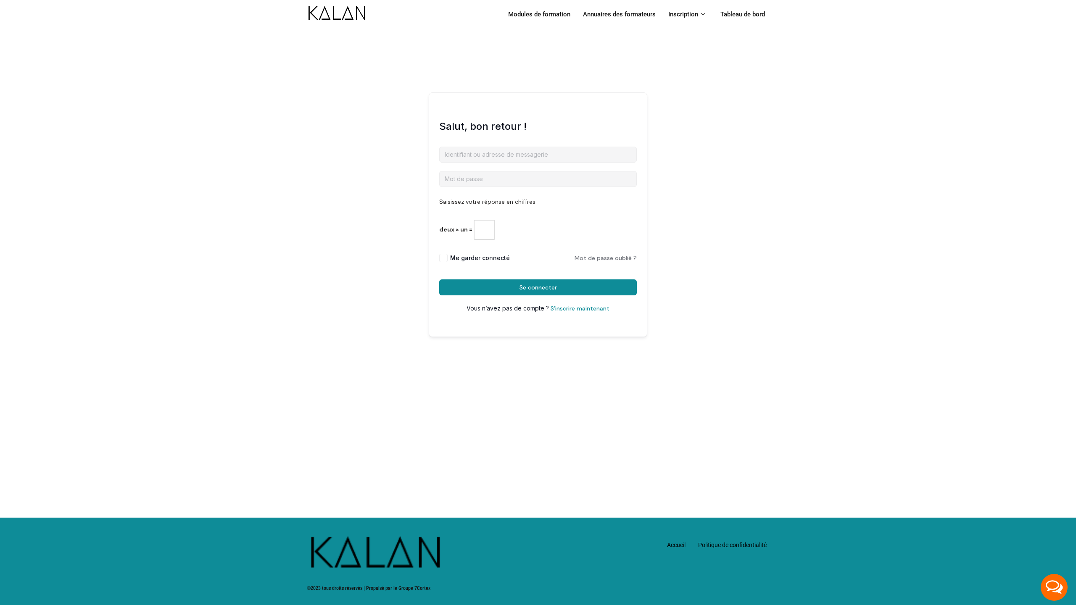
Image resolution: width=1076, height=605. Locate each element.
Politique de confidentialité (732, 545)
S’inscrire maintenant (580, 308)
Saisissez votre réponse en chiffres (487, 201)
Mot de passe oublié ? (606, 258)
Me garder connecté (480, 257)
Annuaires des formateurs (619, 14)
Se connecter (538, 287)
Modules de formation (539, 14)
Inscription (683, 14)
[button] (1054, 587)
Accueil (676, 545)
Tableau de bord (742, 14)
